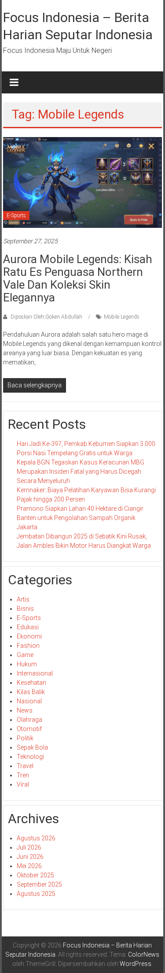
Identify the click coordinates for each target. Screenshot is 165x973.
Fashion (28, 645)
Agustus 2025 (36, 893)
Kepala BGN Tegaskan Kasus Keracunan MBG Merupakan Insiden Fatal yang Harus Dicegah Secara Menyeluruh (80, 471)
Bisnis (25, 608)
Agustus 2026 (36, 838)
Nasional (29, 701)
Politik (25, 738)
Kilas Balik (31, 691)
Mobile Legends (121, 317)
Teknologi (30, 756)
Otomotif (29, 728)
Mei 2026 (29, 865)
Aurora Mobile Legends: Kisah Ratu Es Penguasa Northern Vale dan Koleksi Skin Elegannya (77, 278)
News (25, 710)
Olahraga (29, 719)
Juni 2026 (30, 856)
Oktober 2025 (35, 875)
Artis (23, 599)
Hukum (27, 664)
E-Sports (16, 215)
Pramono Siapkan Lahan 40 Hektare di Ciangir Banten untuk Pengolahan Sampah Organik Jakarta (80, 518)
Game (25, 654)
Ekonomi (29, 636)
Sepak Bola (32, 747)
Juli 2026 (29, 847)
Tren (23, 775)
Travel (25, 765)
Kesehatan (31, 682)
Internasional (35, 673)
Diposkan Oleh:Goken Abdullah (46, 317)
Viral (23, 784)
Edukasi (28, 627)
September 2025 (39, 884)
